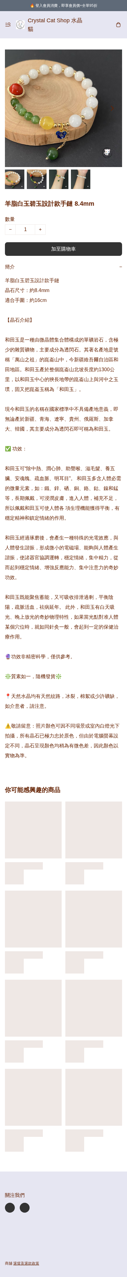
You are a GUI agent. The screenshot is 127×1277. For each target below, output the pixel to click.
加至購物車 (63, 249)
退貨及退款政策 (26, 1263)
